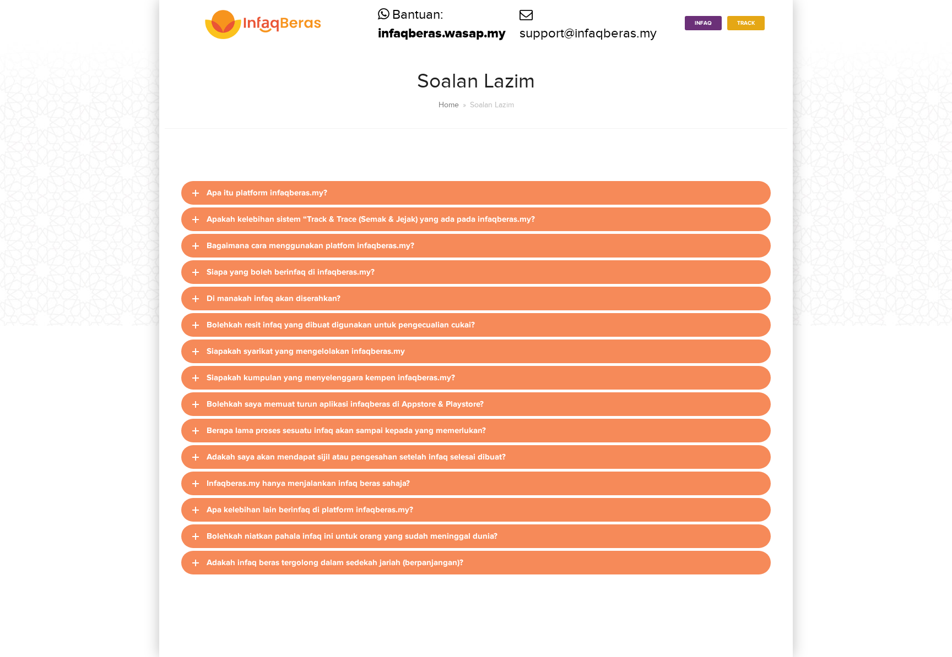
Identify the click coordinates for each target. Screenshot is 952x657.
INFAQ (703, 23)
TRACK (746, 23)
